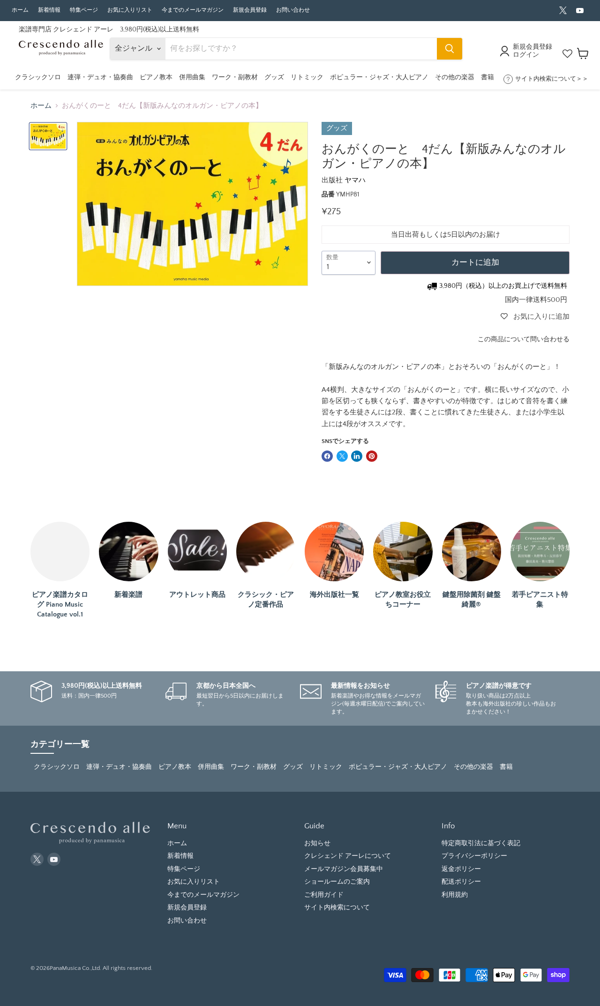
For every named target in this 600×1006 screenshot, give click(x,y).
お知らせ (317, 843)
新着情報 (49, 10)
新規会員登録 (250, 10)
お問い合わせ (293, 10)
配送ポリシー (461, 882)
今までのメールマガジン (193, 10)
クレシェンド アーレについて (347, 856)
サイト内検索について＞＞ (551, 78)
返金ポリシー (461, 869)
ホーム (20, 10)
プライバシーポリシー (474, 856)
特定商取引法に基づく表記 (481, 843)
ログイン (526, 55)
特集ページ (84, 10)
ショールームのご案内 (337, 882)
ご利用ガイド (324, 895)
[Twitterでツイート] (342, 456)
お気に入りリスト (129, 10)
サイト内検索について (337, 907)
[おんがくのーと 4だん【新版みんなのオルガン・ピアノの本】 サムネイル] (48, 136)
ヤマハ (355, 180)
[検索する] (449, 49)
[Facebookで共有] (327, 456)
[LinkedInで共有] (356, 456)
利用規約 (455, 895)
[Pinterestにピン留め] (371, 456)
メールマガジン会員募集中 (343, 869)
